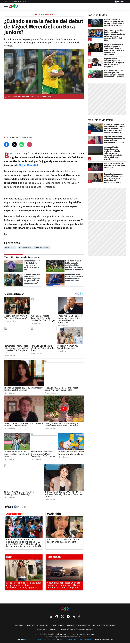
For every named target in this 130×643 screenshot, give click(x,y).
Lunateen (105, 625)
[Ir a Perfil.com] (120, 2)
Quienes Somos (42, 629)
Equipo (72, 629)
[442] (65, 609)
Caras (28, 625)
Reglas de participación (85, 629)
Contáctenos (54, 629)
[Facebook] (56, 616)
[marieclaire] (64, 514)
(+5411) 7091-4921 (70, 639)
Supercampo (80, 625)
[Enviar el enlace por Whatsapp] (21, 144)
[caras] (24, 558)
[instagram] (51, 616)
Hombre (53, 625)
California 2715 (29, 639)
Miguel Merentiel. (28, 165)
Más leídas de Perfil (100, 120)
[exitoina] (24, 514)
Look (88, 625)
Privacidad (64, 629)
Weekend (61, 625)
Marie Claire (44, 625)
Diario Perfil (19, 625)
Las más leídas (97, 15)
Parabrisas (70, 625)
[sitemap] (79, 617)
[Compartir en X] (14, 144)
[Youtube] (68, 616)
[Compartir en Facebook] (6, 144)
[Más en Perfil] (20, 507)
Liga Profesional (42, 247)
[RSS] (74, 616)
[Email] (29, 144)
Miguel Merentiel (25, 247)
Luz (94, 625)
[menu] (6, 6)
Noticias (35, 625)
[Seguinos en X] (62, 616)
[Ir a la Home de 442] (13, 7)
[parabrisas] (64, 558)
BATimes (112, 625)
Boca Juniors (16, 153)
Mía (98, 625)
